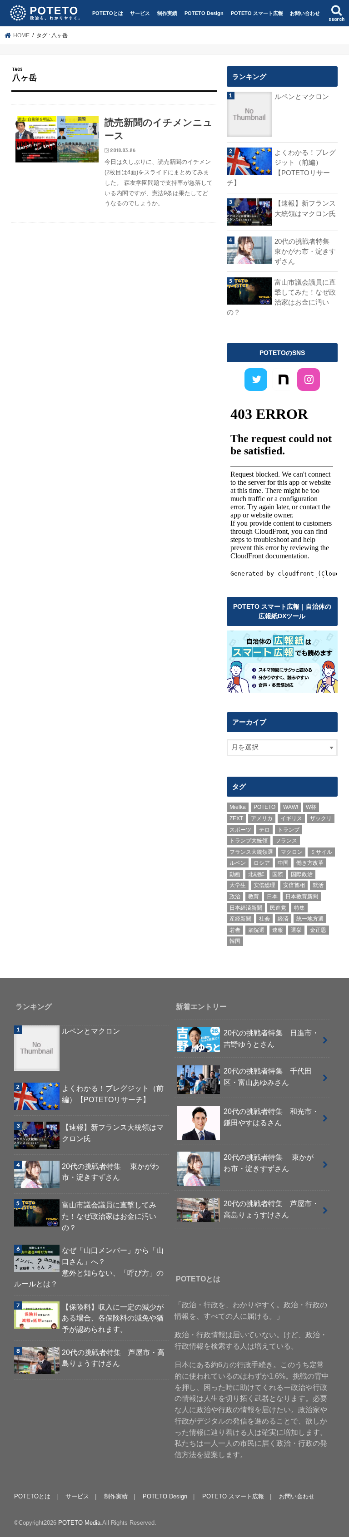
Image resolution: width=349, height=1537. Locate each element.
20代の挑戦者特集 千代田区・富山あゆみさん (268, 1076)
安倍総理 (264, 885)
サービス (140, 13)
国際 (277, 874)
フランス (286, 840)
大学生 (237, 885)
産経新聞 (240, 919)
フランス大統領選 (251, 852)
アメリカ (262, 818)
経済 (283, 919)
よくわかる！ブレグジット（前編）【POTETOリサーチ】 (281, 168)
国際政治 (302, 874)
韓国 (234, 941)
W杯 (311, 807)
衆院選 (256, 930)
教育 (253, 896)
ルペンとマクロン (301, 96)
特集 (299, 908)
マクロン (292, 852)
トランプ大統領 (248, 840)
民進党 (278, 908)
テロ (264, 830)
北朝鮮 (256, 874)
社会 (264, 919)
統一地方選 (310, 919)
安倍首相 (294, 885)
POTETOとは (107, 13)
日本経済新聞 (245, 908)
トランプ (288, 830)
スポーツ (240, 830)
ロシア (262, 863)
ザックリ (321, 818)
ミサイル (321, 852)
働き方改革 (310, 863)
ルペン (237, 863)
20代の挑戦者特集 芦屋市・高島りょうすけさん (113, 1358)
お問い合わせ (305, 13)
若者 (234, 930)
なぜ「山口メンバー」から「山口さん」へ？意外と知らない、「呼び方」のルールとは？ (89, 1267)
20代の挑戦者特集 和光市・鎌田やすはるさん (271, 1117)
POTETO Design (204, 13)
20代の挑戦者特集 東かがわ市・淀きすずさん (306, 251)
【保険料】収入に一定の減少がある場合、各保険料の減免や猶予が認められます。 (113, 1318)
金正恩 (318, 930)
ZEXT (236, 818)
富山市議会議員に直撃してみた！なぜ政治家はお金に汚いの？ (281, 297)
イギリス (291, 818)
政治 (234, 896)
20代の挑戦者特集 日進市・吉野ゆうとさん (271, 1038)
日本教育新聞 (301, 896)
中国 (283, 863)
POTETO (264, 807)
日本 (272, 896)
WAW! (290, 807)
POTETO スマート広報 (257, 13)
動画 (234, 874)
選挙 (296, 930)
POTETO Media (79, 1522)
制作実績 (167, 13)
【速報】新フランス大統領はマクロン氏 (305, 208)
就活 (318, 885)
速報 (277, 930)
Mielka (237, 807)
